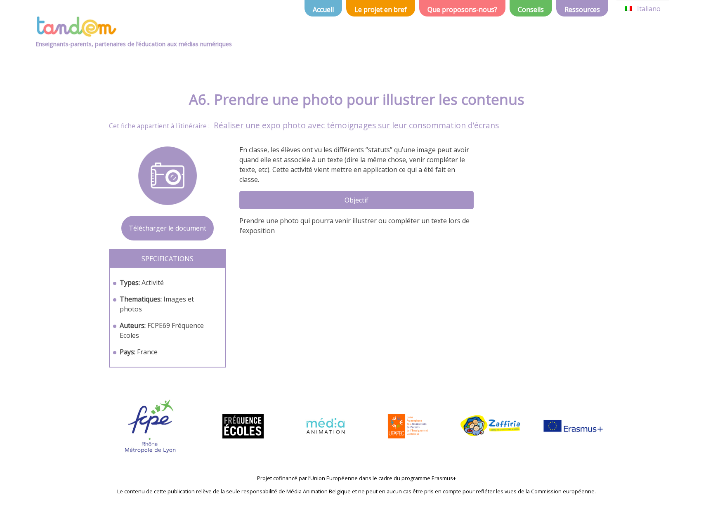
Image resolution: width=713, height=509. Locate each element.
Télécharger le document (167, 228)
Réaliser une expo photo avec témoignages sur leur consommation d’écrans (356, 125)
